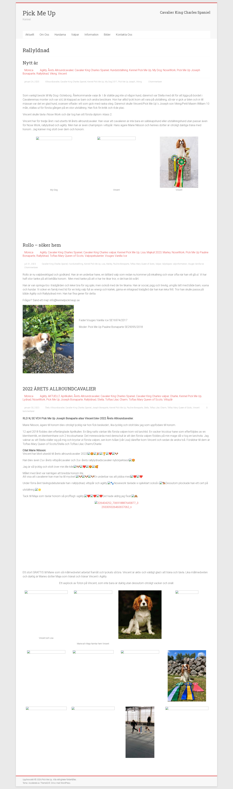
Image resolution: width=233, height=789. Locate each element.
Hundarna (60, 34)
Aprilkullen (67, 396)
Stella (100, 399)
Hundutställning (119, 70)
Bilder (107, 34)
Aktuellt (29, 34)
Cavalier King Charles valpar (99, 252)
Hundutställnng (76, 264)
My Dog (157, 70)
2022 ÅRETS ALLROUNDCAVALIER (59, 389)
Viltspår (168, 399)
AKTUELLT (54, 396)
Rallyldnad (43, 73)
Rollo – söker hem (42, 245)
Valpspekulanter (94, 255)
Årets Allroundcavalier (61, 70)
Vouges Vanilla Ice (116, 255)
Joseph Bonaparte (100, 407)
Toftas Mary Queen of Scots (67, 255)
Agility (43, 70)
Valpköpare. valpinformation (174, 264)
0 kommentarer (155, 82)
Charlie (174, 396)
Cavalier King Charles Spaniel (92, 70)
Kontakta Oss (124, 34)
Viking (53, 73)
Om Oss (44, 34)
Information (91, 34)
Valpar (75, 34)
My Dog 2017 (111, 82)
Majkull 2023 (154, 252)
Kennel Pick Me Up (140, 70)
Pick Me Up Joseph (126, 82)
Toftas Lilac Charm (116, 399)
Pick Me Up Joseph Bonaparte (64, 399)
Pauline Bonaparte (121, 264)
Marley (167, 252)
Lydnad (27, 399)
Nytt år (30, 63)
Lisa (143, 252)
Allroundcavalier (52, 82)
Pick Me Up (39, 13)
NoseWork (169, 70)
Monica (28, 70)
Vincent (62, 73)
